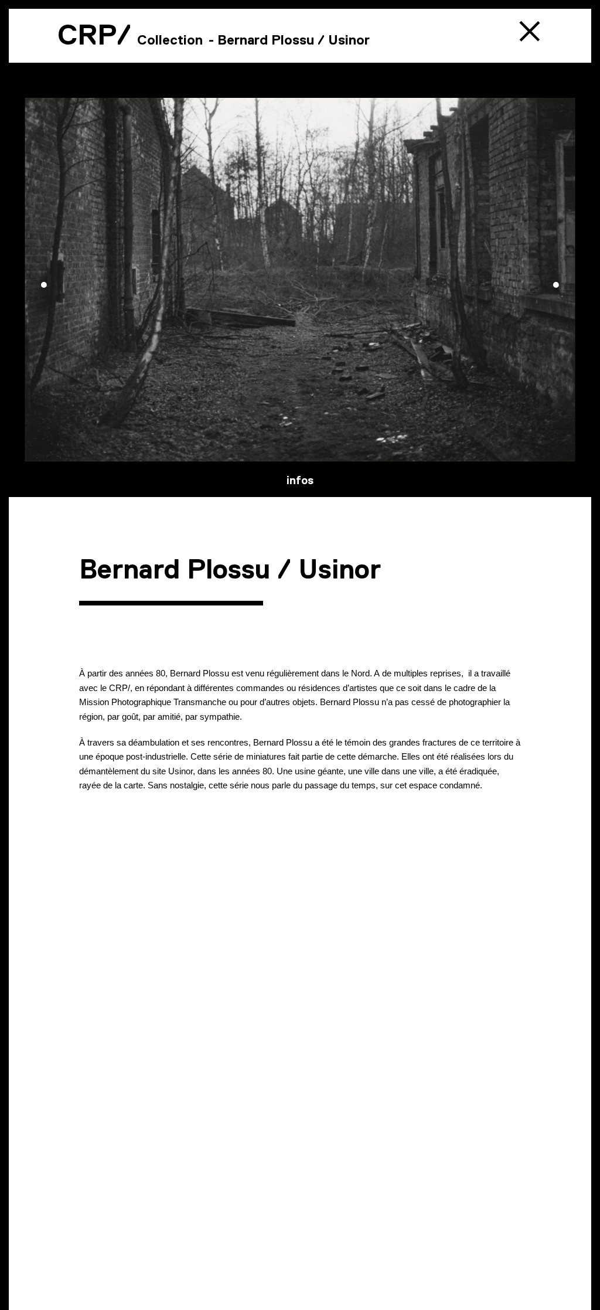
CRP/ (94, 34)
